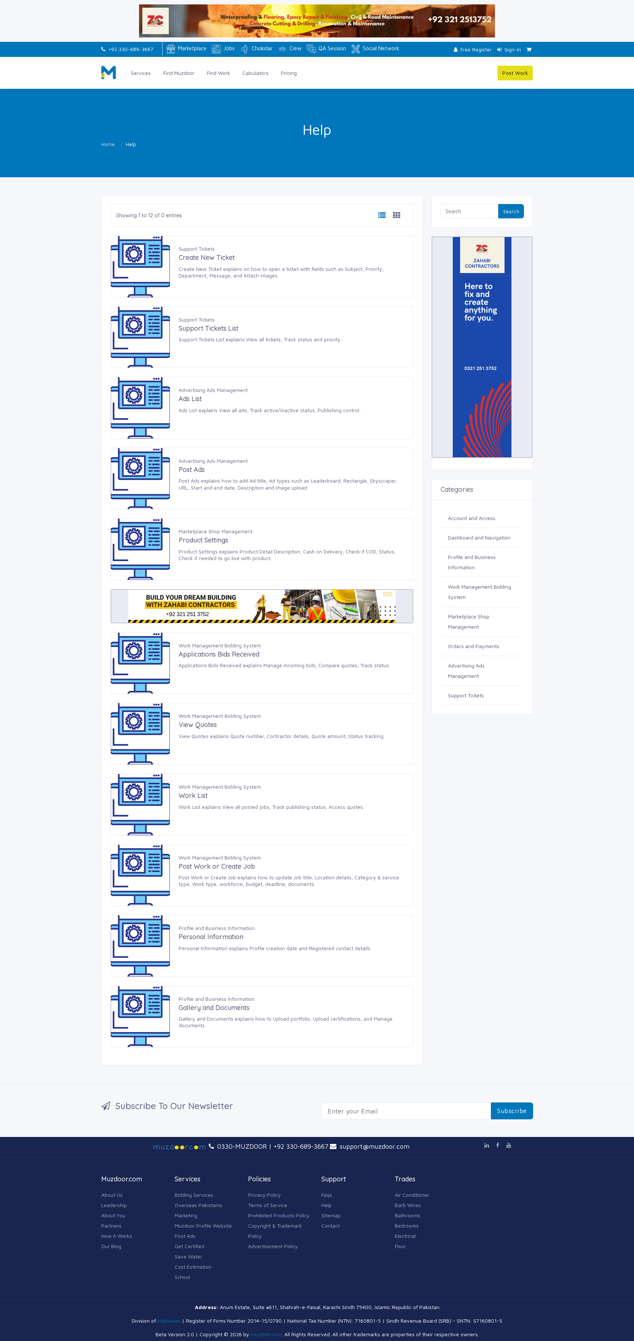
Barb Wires (408, 1205)
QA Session (331, 48)
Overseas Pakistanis (198, 1205)
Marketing (186, 1215)
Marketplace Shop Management (215, 531)
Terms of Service (267, 1205)
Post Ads (185, 1236)
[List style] (382, 215)
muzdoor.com (266, 1334)
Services (141, 73)
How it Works (116, 1236)
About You (113, 1215)
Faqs (326, 1195)
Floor (400, 1246)
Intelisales (169, 1321)
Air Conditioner (412, 1195)
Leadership (114, 1205)
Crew (295, 48)
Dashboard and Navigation (479, 537)
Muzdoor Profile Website (203, 1225)
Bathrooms (407, 1215)
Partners (111, 1225)
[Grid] (396, 215)
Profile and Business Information (217, 928)
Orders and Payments (473, 646)
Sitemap (330, 1215)
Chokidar (261, 48)
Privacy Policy (264, 1195)
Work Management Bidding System (220, 645)
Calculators (256, 73)
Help (326, 1205)
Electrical (405, 1236)
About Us (112, 1195)
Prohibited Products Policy (279, 1215)
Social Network (380, 48)
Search (511, 211)
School (182, 1277)
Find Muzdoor (178, 73)
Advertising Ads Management (213, 390)
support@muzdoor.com (373, 1146)
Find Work (218, 73)
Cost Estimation (193, 1267)
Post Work (515, 73)
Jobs (228, 48)
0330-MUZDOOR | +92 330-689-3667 (271, 1146)
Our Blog (111, 1246)
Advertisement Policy (273, 1246)
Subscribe (512, 1111)
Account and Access (471, 518)
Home (108, 144)
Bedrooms (407, 1225)
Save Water (188, 1256)
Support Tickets (197, 249)
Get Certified (189, 1246)
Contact (330, 1225)
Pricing (289, 73)
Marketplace (191, 48)
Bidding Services (194, 1195)
